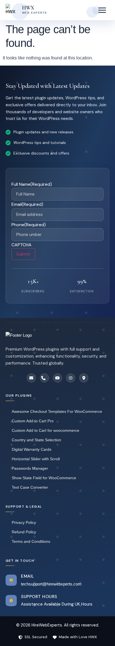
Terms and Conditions (31, 541)
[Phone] (44, 377)
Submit (23, 254)
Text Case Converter (30, 487)
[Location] (83, 377)
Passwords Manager (30, 468)
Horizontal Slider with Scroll (36, 459)
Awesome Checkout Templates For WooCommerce (57, 411)
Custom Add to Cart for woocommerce (45, 430)
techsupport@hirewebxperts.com (51, 584)
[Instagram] (70, 377)
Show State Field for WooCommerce (44, 478)
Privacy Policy (24, 522)
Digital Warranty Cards (31, 449)
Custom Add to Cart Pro (33, 421)
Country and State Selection (36, 440)
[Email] (31, 377)
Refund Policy (24, 532)
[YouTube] (57, 377)
